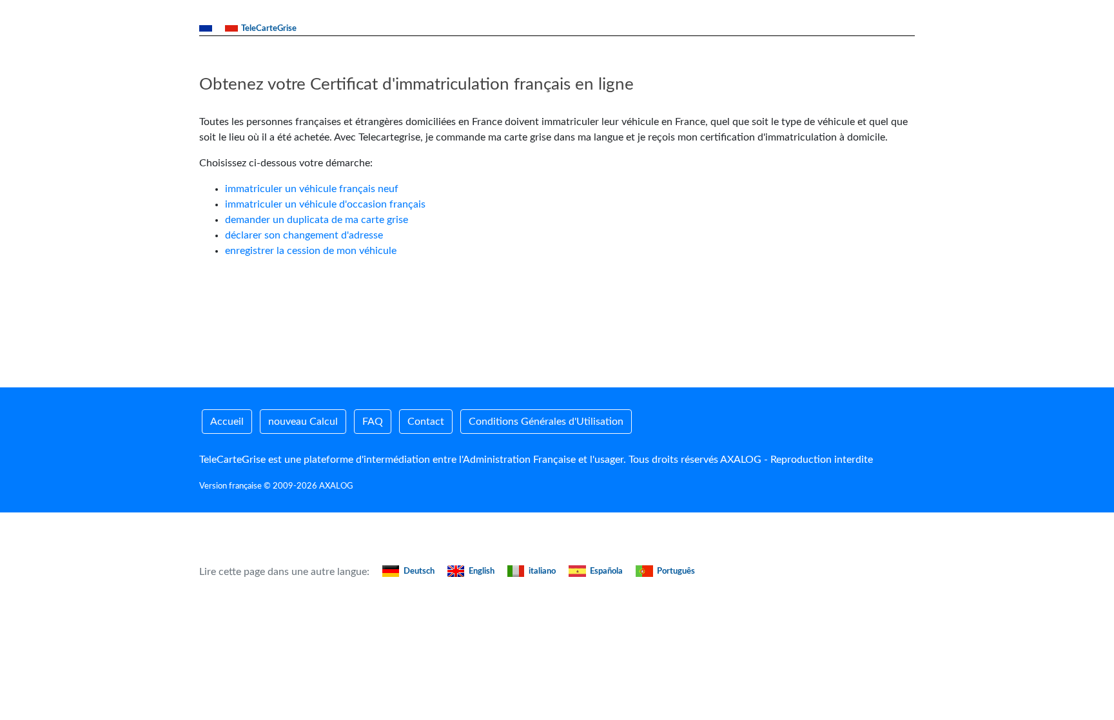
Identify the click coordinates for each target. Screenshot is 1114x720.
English (481, 571)
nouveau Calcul (303, 421)
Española (606, 571)
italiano (542, 571)
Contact (425, 421)
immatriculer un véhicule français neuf (311, 189)
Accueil (227, 421)
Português (676, 571)
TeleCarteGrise (269, 28)
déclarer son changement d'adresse (304, 235)
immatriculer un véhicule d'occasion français (325, 204)
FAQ (372, 421)
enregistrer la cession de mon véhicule (310, 251)
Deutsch (419, 571)
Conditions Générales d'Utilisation (546, 421)
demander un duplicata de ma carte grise (316, 220)
